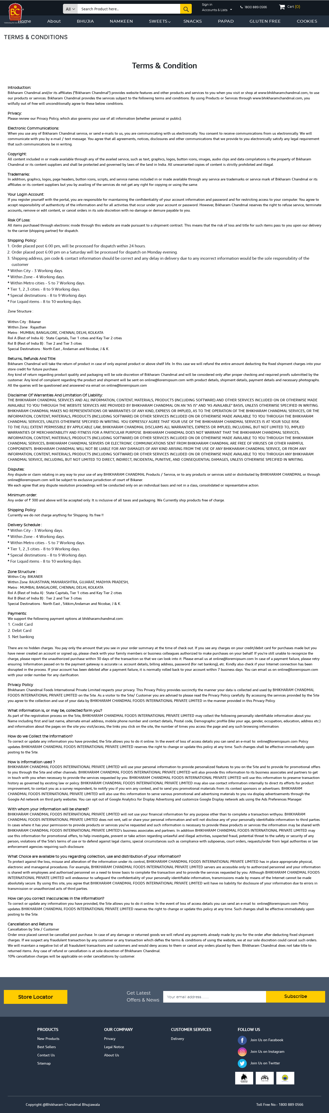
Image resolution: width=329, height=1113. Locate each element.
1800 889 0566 (255, 7)
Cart (293, 7)
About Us (111, 1055)
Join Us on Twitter (265, 1063)
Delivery (177, 1038)
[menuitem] (85, 21)
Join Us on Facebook (266, 1040)
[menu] (167, 21)
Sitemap (44, 1063)
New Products (48, 1038)
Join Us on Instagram (267, 1051)
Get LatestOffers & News (143, 997)
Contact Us (46, 1055)
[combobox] (135, 9)
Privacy (109, 1038)
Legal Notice (114, 1047)
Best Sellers (46, 1047)
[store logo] (15, 12)
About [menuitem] (54, 21)
